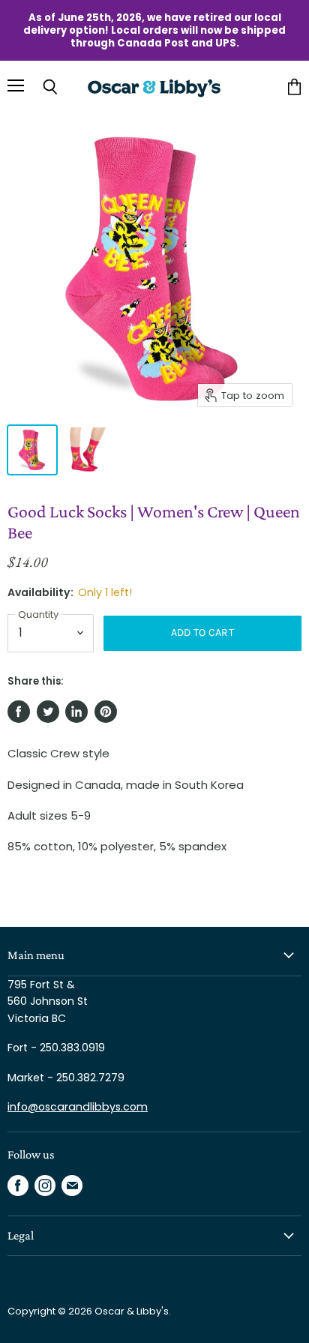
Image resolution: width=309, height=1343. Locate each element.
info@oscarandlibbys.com (78, 1106)
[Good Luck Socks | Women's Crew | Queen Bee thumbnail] (32, 450)
